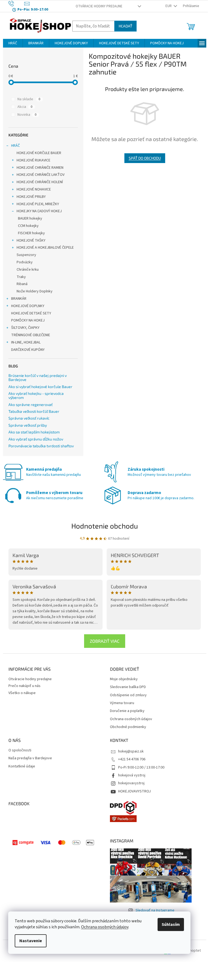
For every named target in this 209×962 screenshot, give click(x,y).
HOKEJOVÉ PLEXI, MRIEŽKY (38, 204)
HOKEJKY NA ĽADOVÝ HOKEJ (39, 211)
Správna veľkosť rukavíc (29, 418)
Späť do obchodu (145, 158)
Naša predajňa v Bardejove (30, 758)
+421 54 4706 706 (131, 759)
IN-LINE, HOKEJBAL (26, 342)
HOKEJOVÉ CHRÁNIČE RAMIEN (40, 167)
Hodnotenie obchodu (104, 525)
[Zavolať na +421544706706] (16, 3)
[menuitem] (13, 43)
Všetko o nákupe (22, 693)
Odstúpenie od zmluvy (128, 695)
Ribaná (22, 284)
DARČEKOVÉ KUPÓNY (28, 349)
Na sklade (28, 99)
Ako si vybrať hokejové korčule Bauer (40, 387)
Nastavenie (30, 941)
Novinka (26, 114)
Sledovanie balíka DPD (128, 687)
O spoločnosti (19, 750)
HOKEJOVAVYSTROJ (134, 791)
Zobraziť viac (104, 641)
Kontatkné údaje (21, 766)
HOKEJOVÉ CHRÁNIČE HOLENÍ (40, 182)
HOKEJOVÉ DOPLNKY (27, 306)
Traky (21, 277)
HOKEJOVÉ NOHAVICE (34, 189)
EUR (169, 6)
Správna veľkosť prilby (27, 425)
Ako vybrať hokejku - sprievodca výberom (36, 395)
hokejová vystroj (131, 775)
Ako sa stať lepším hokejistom (34, 432)
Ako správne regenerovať (30, 404)
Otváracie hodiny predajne (99, 6)
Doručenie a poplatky (127, 711)
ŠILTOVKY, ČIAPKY (25, 327)
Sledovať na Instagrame (155, 910)
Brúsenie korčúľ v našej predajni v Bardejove (37, 377)
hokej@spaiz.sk (131, 751)
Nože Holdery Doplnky (35, 291)
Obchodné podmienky (128, 727)
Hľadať (125, 26)
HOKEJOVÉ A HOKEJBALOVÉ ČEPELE (45, 247)
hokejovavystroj (131, 783)
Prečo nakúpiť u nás (24, 686)
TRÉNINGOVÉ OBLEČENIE (30, 335)
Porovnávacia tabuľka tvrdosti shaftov (41, 446)
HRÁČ (15, 145)
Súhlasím (171, 924)
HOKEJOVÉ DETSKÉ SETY (31, 313)
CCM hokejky (28, 226)
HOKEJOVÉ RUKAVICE (33, 160)
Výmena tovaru (122, 703)
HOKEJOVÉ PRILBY (31, 196)
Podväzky (25, 262)
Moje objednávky (124, 679)
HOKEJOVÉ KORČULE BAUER (39, 153)
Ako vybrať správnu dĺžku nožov (35, 439)
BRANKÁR (18, 298)
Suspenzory (26, 255)
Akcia (24, 107)
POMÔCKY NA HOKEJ (28, 320)
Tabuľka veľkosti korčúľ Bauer (33, 411)
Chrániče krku (28, 269)
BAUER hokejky (30, 218)
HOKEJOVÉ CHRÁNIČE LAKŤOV (40, 174)
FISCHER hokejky (31, 233)
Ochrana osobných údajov (104, 927)
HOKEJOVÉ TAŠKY (31, 240)
